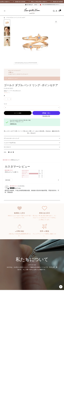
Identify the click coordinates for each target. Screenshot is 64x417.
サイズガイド (7, 147)
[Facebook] (26, 5)
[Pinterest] (30, 5)
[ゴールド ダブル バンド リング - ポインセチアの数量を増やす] (10, 99)
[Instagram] (28, 5)
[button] (7, 160)
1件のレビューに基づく (12, 172)
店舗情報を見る (13, 123)
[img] (14, 186)
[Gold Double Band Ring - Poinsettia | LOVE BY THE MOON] (56, 22)
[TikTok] (32, 5)
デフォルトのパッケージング (11, 138)
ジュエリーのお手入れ (10, 142)
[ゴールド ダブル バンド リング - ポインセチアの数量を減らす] (5, 99)
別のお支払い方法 (46, 116)
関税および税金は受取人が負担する (33, 1)
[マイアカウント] (56, 11)
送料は (5, 90)
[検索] (53, 11)
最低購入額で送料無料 (14, 1)
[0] (59, 11)
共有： (5, 152)
